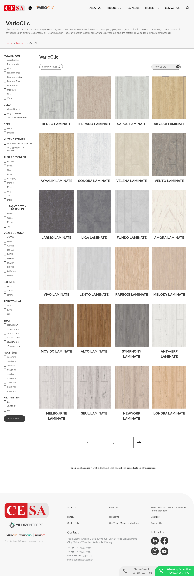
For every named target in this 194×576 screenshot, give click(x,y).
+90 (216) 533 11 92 (81, 547)
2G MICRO (11, 406)
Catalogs (133, 8)
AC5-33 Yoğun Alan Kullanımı (15, 149)
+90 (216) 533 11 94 (82, 555)
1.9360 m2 (11, 374)
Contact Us (172, 8)
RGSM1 (10, 254)
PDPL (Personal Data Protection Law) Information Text (169, 509)
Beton (9, 166)
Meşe (9, 187)
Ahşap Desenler (14, 109)
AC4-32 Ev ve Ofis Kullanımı (19, 143)
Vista (9, 98)
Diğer (9, 200)
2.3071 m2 (11, 382)
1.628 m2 (11, 365)
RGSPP (10, 263)
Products (113, 8)
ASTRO (10, 237)
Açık (9, 305)
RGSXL (10, 275)
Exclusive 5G (13, 64)
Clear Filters (14, 418)
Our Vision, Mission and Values (123, 523)
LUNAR (10, 250)
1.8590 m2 (11, 370)
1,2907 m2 (11, 357)
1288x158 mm (13, 342)
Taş (8, 195)
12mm (10, 295)
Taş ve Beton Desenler (17, 118)
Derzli (9, 128)
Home (9, 43)
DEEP (9, 241)
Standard (11, 90)
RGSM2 (10, 258)
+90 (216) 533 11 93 (81, 551)
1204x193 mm (13, 333)
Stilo (9, 94)
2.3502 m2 (11, 391)
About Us (95, 8)
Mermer (10, 183)
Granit (9, 218)
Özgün (10, 191)
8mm (9, 286)
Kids (9, 68)
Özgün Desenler (14, 113)
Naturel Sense (13, 73)
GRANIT (10, 246)
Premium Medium (15, 77)
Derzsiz (10, 133)
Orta (9, 314)
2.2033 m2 (11, 378)
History (70, 517)
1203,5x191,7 (12, 325)
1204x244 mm (13, 337)
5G (8, 410)
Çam (9, 170)
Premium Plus (13, 81)
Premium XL (12, 85)
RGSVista (11, 271)
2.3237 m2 (11, 387)
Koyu (9, 310)
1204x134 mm (13, 329)
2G (8, 402)
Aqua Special (13, 60)
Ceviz (9, 174)
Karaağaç (11, 178)
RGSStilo (11, 267)
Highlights (152, 8)
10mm (10, 290)
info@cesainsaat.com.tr (80, 559)
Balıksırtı (10, 161)
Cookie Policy (74, 523)
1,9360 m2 (11, 361)
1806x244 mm (13, 346)
